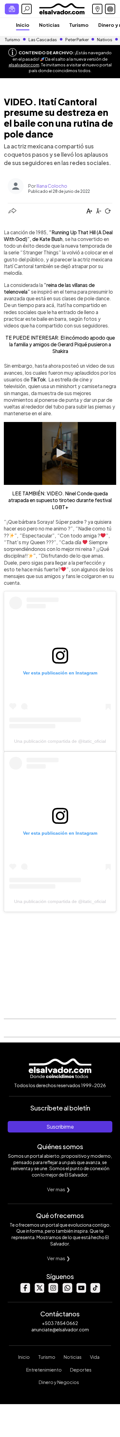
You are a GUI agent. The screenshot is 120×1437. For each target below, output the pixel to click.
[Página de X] (39, 1291)
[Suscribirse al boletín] (12, 9)
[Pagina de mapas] (97, 9)
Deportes (81, 1370)
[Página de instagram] (53, 1291)
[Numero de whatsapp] (67, 1291)
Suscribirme (60, 1126)
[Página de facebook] (25, 1291)
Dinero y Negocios (59, 1382)
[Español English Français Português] (110, 9)
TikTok (38, 379)
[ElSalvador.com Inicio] (61, 8)
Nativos (104, 39)
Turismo (79, 25)
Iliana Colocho (51, 186)
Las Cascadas (42, 39)
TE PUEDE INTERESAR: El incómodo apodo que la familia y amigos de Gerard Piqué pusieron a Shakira (60, 344)
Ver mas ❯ (58, 1189)
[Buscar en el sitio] (26, 9)
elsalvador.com (24, 64)
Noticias (49, 25)
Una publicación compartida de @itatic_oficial (60, 741)
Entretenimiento (44, 1370)
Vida (95, 1357)
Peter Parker (77, 39)
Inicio (22, 25)
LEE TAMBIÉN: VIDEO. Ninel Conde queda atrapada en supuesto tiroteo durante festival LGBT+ (60, 500)
